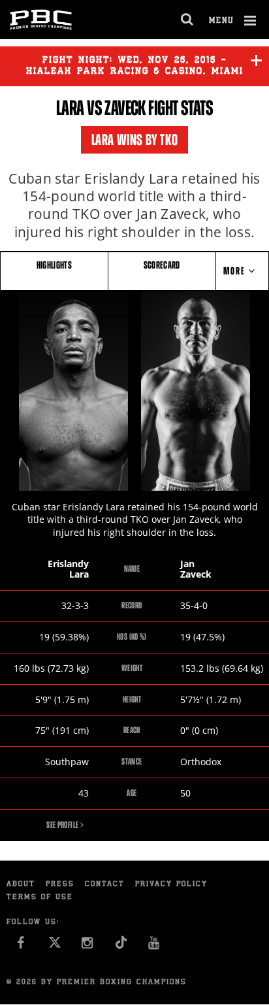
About (21, 884)
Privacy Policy (171, 884)
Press (60, 884)
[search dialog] (188, 19)
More (235, 270)
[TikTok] (121, 946)
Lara (70, 108)
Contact (105, 884)
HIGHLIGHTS (54, 265)
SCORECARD (162, 265)
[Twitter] (54, 946)
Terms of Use (40, 897)
